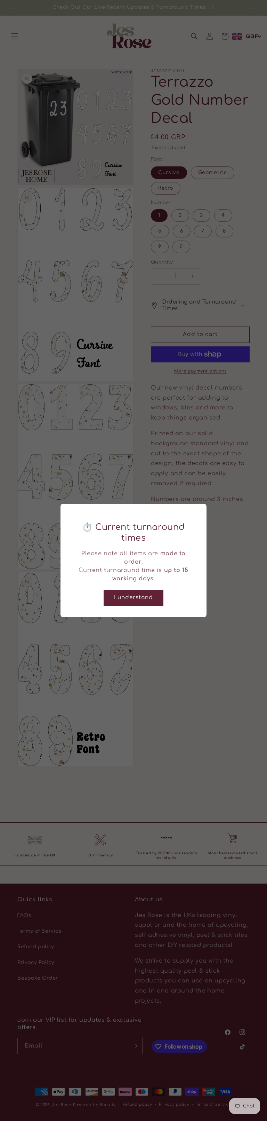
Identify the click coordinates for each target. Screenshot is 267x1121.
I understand (133, 598)
